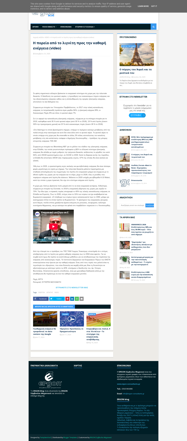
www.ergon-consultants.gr (128, 384)
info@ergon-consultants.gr (133, 394)
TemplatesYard (45, 437)
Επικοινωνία (136, 180)
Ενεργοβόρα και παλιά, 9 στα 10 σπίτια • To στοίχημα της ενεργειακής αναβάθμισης (98, 334)
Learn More (143, 6)
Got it (154, 6)
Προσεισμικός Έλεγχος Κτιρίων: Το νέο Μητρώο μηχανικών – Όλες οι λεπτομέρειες (135, 411)
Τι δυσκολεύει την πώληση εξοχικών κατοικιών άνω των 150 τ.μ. (132, 428)
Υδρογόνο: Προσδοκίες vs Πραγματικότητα (71, 330)
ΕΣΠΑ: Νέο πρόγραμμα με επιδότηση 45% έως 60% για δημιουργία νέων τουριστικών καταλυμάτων (142, 142)
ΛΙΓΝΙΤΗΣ (49, 292)
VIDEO (47, 37)
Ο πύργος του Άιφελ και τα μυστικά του (136, 71)
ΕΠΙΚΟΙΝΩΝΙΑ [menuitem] (65, 27)
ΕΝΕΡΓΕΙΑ (41, 292)
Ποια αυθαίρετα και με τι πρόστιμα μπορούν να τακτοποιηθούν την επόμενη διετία (136, 406)
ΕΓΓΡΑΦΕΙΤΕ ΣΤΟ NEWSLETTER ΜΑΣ (72, 287)
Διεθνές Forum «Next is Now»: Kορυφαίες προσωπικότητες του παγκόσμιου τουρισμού (141, 169)
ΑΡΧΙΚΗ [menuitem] (35, 27)
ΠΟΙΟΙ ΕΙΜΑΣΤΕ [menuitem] (48, 27)
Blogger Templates (70, 437)
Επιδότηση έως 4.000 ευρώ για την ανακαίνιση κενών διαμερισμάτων (142, 274)
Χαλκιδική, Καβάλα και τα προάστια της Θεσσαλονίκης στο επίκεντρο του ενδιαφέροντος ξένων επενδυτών (133, 422)
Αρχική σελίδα (38, 37)
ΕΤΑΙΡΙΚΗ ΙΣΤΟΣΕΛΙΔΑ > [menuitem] (85, 27)
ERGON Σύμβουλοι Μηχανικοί (101, 437)
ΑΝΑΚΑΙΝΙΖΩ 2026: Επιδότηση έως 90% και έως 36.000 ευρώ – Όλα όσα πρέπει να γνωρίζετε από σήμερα (142, 229)
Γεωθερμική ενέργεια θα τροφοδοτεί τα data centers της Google (44, 331)
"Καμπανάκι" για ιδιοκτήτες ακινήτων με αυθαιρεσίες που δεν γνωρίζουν (141, 246)
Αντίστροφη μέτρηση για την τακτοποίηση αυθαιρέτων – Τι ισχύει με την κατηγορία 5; (142, 261)
